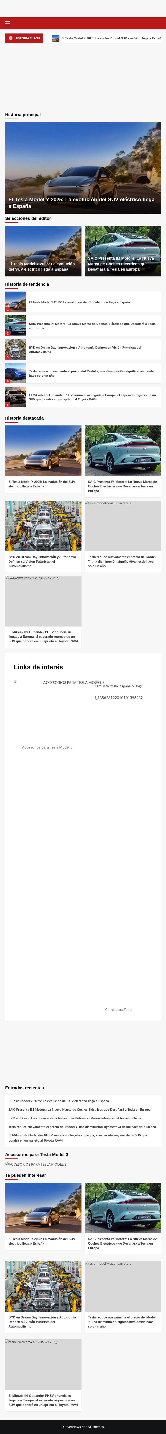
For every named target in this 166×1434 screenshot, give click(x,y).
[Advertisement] (83, 76)
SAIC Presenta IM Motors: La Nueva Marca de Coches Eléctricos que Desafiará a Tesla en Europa (121, 263)
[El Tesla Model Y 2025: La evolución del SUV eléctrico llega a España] (83, 168)
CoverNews (72, 1427)
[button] (9, 22)
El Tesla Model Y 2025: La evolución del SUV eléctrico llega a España (80, 302)
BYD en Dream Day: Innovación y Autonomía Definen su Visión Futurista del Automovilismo (42, 561)
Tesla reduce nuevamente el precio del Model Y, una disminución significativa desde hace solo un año (122, 561)
